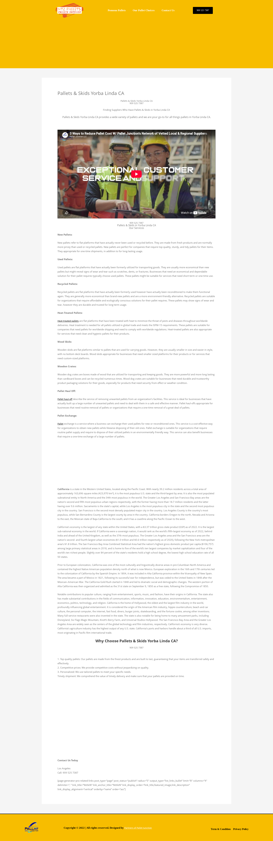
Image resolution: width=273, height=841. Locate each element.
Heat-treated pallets (68, 320)
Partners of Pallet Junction (138, 827)
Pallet (60, 423)
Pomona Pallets (117, 10)
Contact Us (168, 10)
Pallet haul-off (65, 399)
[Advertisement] (136, 43)
